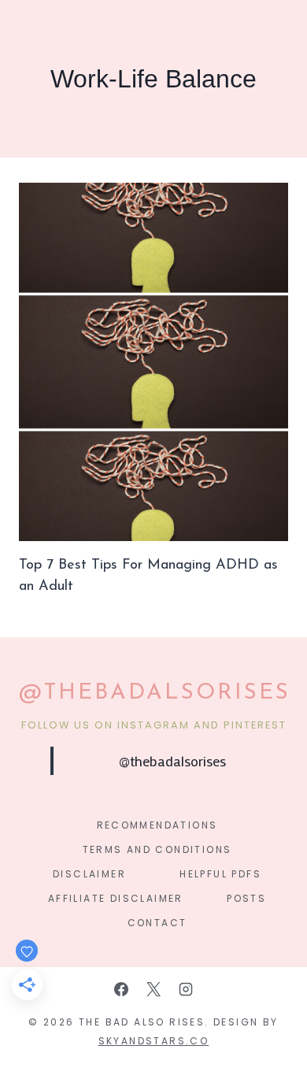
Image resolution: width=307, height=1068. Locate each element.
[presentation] (153, 362)
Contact (157, 922)
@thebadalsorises (172, 760)
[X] (153, 989)
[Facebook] (121, 989)
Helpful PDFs (220, 874)
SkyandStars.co (153, 1041)
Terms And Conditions (157, 849)
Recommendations (157, 825)
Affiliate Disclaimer (115, 898)
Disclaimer (89, 874)
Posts (246, 898)
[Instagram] (186, 989)
